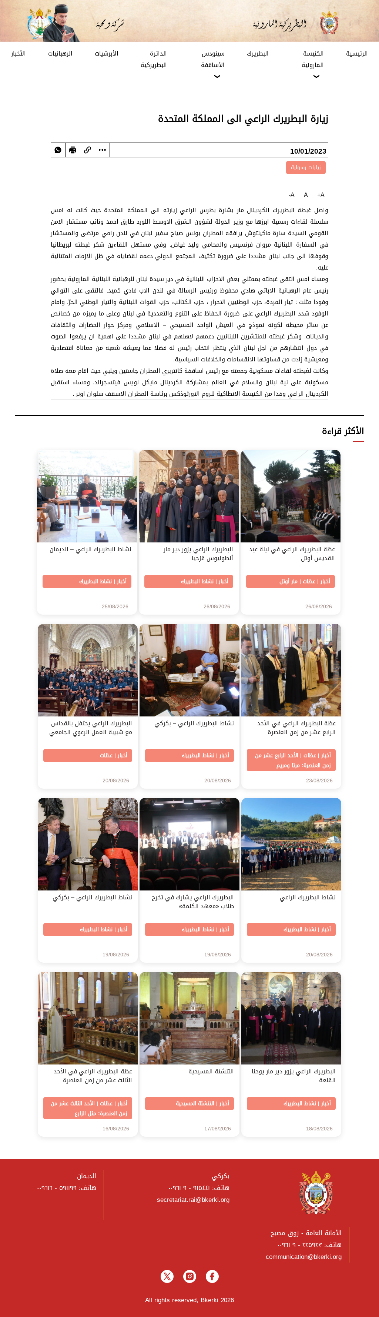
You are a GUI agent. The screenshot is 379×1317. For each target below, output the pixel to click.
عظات (309, 581)
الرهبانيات (60, 53)
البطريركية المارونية (285, 23)
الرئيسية (357, 53)
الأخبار (18, 53)
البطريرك (258, 53)
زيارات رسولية (306, 168)
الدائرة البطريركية (154, 59)
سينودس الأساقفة (213, 59)
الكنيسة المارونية (313, 59)
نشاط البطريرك (197, 581)
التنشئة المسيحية (195, 1104)
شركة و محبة (109, 23)
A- (292, 195)
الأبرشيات (106, 53)
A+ (321, 195)
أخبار (325, 581)
